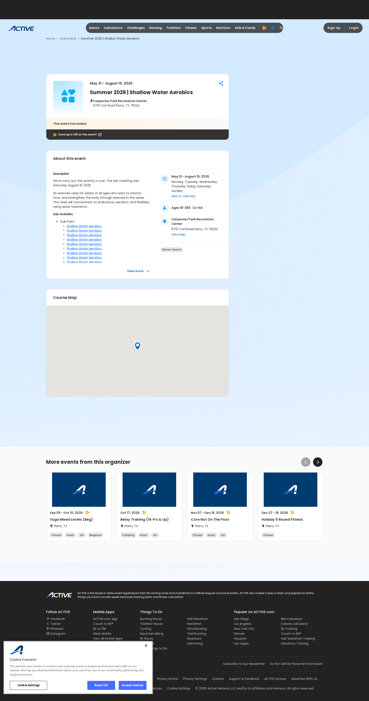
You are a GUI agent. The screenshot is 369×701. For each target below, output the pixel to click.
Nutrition (223, 28)
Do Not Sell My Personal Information (296, 664)
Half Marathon (197, 619)
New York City (244, 629)
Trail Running (196, 633)
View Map (178, 234)
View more (135, 271)
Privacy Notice (167, 679)
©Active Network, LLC (215, 688)
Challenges (136, 28)
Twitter (55, 624)
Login (354, 28)
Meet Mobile (102, 633)
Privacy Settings (195, 679)
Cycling (145, 629)
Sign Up (334, 28)
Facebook (57, 619)
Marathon (194, 624)
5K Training (289, 629)
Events (94, 28)
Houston (240, 638)
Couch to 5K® (103, 624)
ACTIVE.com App (105, 619)
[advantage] (264, 28)
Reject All (101, 685)
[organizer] (273, 28)
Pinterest (57, 629)
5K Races (146, 638)
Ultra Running (197, 629)
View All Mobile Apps (108, 638)
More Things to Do (153, 648)
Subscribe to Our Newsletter (244, 664)
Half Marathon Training (298, 638)
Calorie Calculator (294, 624)
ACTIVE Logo (55, 593)
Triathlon (173, 28)
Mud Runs (194, 638)
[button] (221, 83)
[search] (281, 28)
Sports (206, 28)
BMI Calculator (291, 619)
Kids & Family (245, 28)
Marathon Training (294, 643)
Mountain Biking (151, 633)
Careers (218, 679)
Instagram (58, 633)
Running (155, 28)
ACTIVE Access (275, 679)
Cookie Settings (29, 685)
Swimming (68, 38)
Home (50, 38)
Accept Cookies (132, 685)
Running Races (151, 619)
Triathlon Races (151, 624)
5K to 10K (99, 629)
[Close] (146, 645)
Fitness (191, 28)
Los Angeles (242, 624)
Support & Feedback (244, 679)
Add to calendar (183, 196)
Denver (239, 633)
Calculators (113, 28)
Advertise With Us (304, 679)
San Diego (241, 619)
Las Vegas (241, 643)
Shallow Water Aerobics (84, 226)
